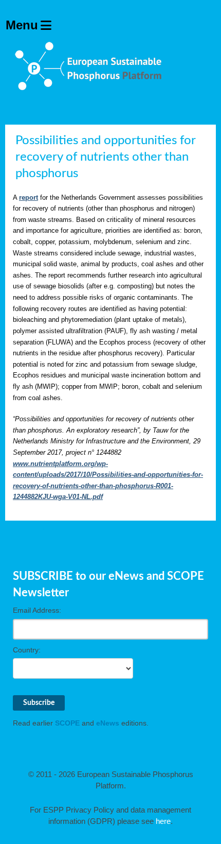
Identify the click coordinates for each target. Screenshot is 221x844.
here (163, 821)
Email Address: (37, 610)
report (28, 197)
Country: (27, 650)
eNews (107, 723)
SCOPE (67, 723)
